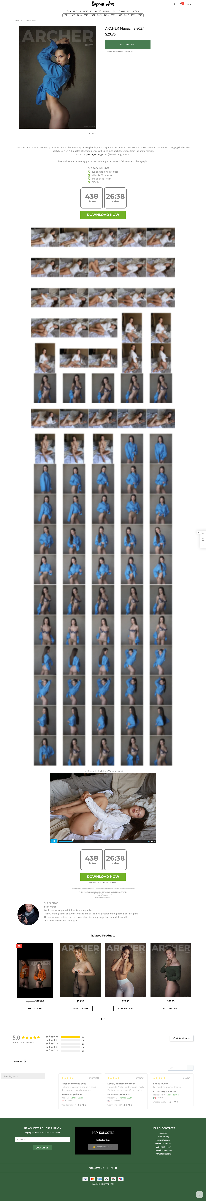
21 (99, 15)
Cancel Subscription (163, 1150)
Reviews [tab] (18, 1061)
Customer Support (163, 1147)
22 (93, 15)
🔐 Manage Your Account (103, 1147)
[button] (79, 1105)
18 (119, 15)
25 (72, 15)
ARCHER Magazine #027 (73, 1094)
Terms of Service (163, 1140)
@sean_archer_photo (96, 154)
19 (113, 15)
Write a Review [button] (183, 1038)
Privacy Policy (163, 1136)
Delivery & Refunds (163, 1143)
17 (126, 15)
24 (79, 15)
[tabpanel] (125, 980)
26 (66, 15)
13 (140, 15)
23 (86, 15)
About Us (163, 1133)
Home (17, 20)
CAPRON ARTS (103, 4)
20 (106, 15)
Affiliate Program (163, 1154)
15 (133, 15)
